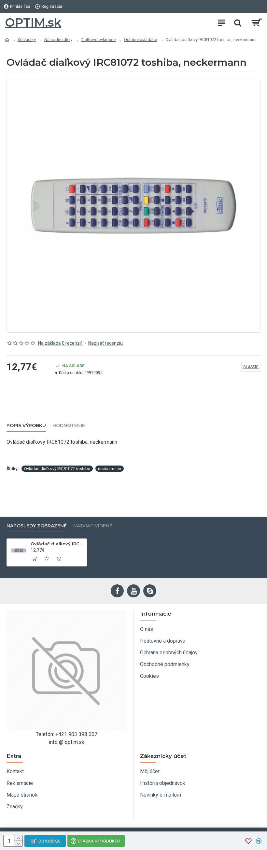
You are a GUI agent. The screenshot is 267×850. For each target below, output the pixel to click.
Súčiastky (27, 39)
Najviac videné (92, 526)
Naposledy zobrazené (37, 526)
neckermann (109, 468)
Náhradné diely (58, 39)
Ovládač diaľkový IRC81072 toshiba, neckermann (57, 543)
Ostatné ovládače (140, 39)
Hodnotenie (68, 425)
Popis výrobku (26, 425)
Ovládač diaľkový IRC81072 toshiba (57, 468)
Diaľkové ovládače (98, 39)
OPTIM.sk (33, 22)
